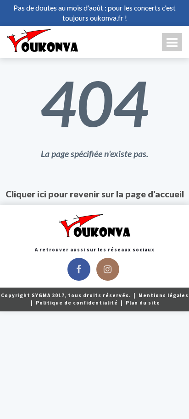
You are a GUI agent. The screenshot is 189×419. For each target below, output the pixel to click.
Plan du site (143, 302)
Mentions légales (164, 295)
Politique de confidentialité (77, 302)
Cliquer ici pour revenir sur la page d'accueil (95, 194)
